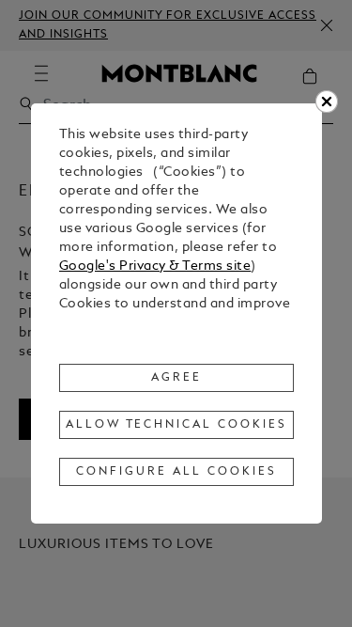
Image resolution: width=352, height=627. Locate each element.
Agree (176, 378)
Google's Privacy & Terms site (155, 266)
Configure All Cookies (176, 472)
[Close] (326, 101)
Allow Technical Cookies (176, 425)
